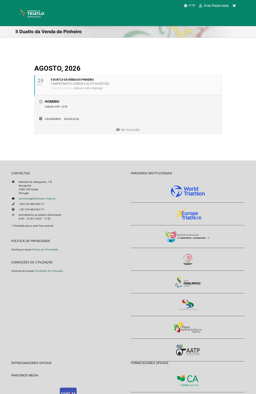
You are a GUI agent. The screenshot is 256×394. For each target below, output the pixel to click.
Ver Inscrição (130, 130)
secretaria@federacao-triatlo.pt (37, 198)
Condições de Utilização (49, 270)
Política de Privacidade (45, 249)
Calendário (53, 119)
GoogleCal (71, 119)
